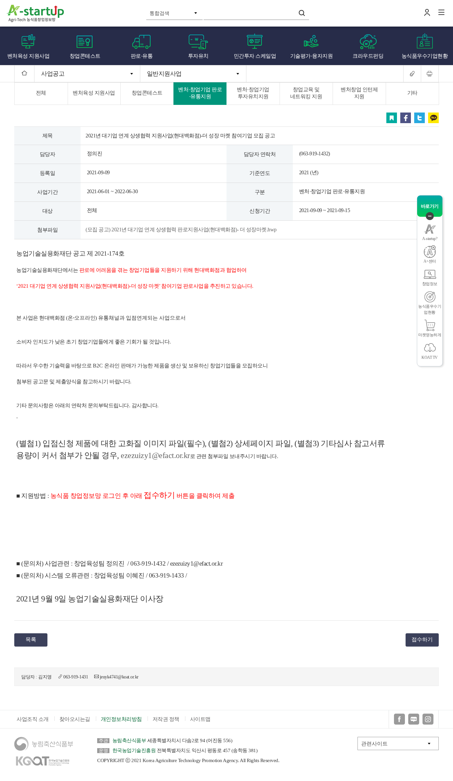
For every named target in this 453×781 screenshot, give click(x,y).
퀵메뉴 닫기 (430, 216)
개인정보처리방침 (121, 719)
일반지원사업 (164, 73)
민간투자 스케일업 (255, 56)
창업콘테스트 (85, 56)
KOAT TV (429, 357)
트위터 (419, 118)
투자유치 (198, 56)
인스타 (427, 719)
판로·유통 (142, 56)
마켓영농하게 (429, 335)
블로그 (413, 719)
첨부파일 (47, 230)
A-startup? (429, 238)
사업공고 (52, 73)
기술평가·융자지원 (311, 56)
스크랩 (391, 118)
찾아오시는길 (74, 719)
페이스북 (405, 118)
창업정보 (429, 283)
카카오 (433, 118)
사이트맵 (200, 719)
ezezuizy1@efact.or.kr (155, 455)
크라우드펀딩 (368, 56)
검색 (302, 13)
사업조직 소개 (33, 719)
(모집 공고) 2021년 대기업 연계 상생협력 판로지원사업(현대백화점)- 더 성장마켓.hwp (181, 229)
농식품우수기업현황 (425, 56)
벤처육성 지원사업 (28, 56)
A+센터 (429, 261)
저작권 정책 (166, 719)
